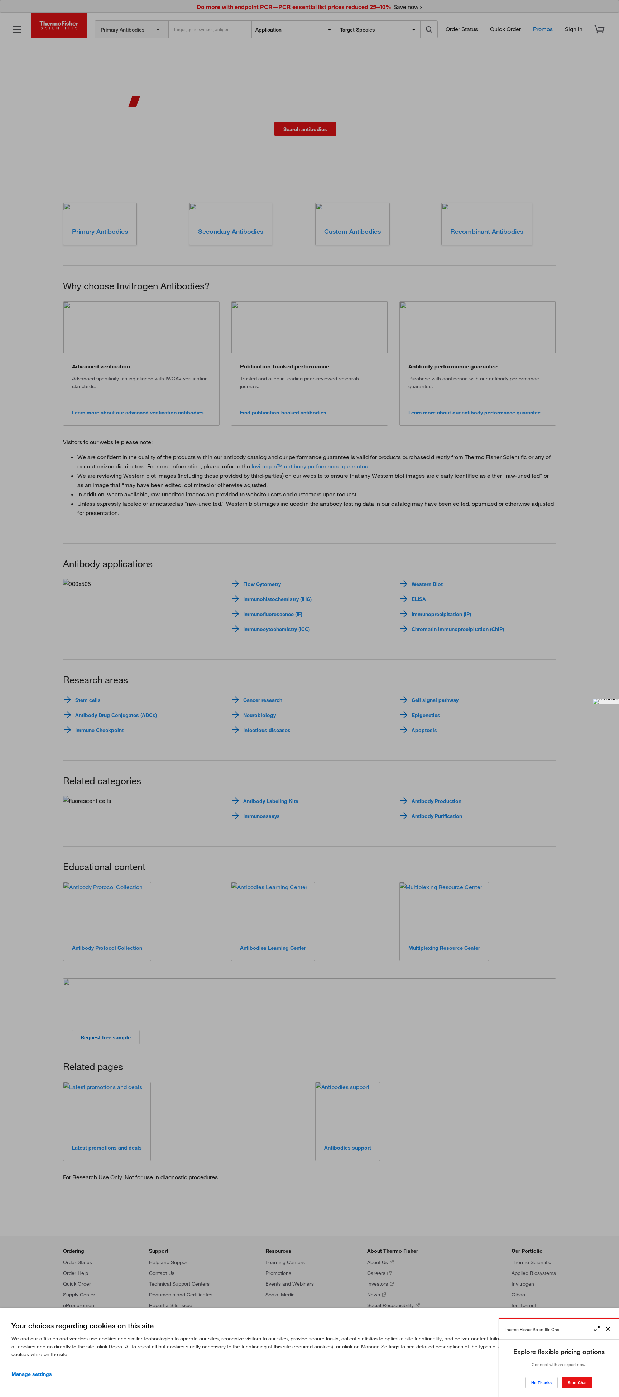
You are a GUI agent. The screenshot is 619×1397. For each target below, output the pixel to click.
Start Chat (577, 1383)
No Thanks (541, 1383)
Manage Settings (31, 1374)
